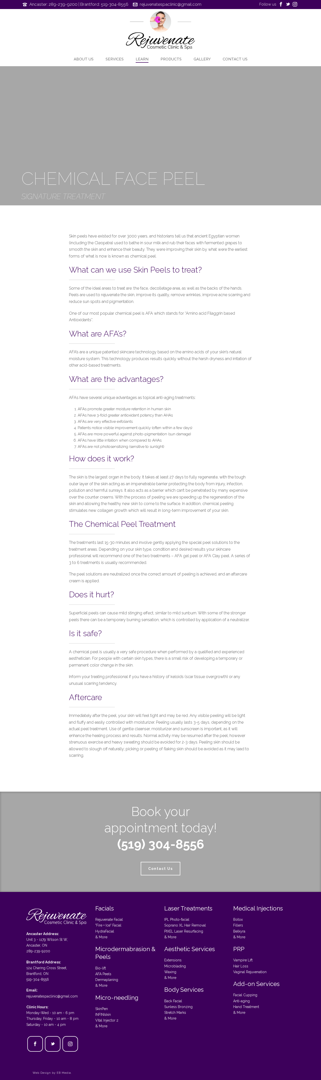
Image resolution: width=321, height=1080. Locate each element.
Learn (142, 59)
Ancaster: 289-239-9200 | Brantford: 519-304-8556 (78, 4)
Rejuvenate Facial (109, 920)
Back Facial (173, 1001)
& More (101, 937)
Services (115, 59)
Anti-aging (241, 1001)
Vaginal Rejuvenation (250, 972)
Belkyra (239, 931)
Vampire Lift (243, 960)
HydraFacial (104, 931)
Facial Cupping (245, 995)
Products (171, 59)
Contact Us (235, 59)
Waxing (170, 972)
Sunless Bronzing (178, 1007)
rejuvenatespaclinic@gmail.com (170, 4)
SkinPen (101, 1009)
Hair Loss (240, 966)
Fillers (238, 925)
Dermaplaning (106, 980)
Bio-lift (100, 968)
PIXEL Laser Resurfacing (183, 931)
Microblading (175, 966)
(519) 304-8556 (160, 844)
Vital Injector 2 (106, 1020)
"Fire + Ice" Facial (108, 925)
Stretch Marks (175, 1013)
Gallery (202, 59)
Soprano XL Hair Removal (185, 925)
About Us (84, 59)
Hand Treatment (246, 1007)
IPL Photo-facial (176, 920)
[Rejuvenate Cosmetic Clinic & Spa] (160, 31)
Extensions (173, 960)
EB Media (64, 1072)
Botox (238, 920)
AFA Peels (103, 974)
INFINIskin (103, 1015)
